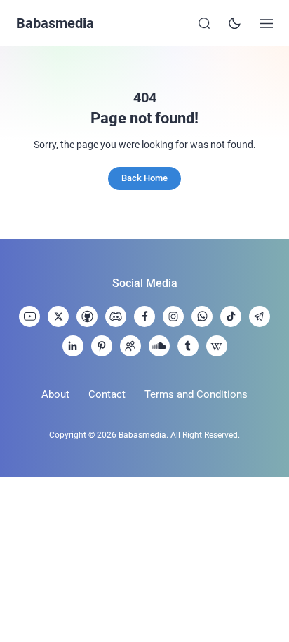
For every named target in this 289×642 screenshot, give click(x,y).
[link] (29, 316)
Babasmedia (55, 23)
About (55, 394)
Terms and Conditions (196, 394)
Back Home (144, 178)
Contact (107, 394)
